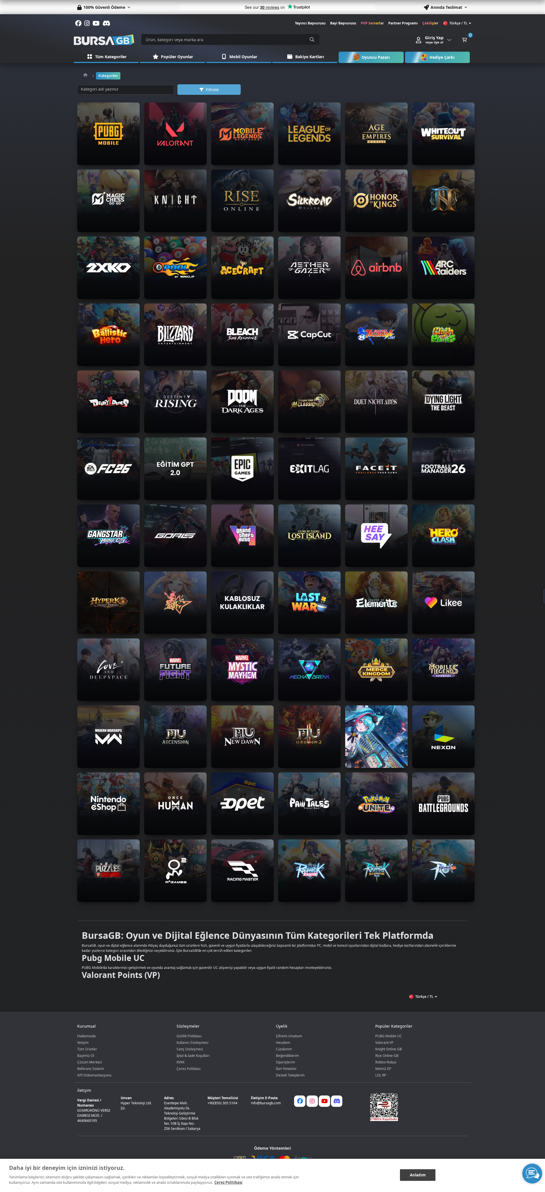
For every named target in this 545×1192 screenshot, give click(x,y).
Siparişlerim (285, 1062)
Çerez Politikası (189, 1068)
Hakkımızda (86, 1036)
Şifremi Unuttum (289, 1036)
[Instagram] (312, 1101)
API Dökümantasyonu (94, 1075)
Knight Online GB (388, 1049)
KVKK (181, 1062)
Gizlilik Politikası (189, 1036)
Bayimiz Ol (85, 1055)
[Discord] (336, 1101)
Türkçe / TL (458, 23)
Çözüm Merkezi (89, 1062)
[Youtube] (324, 1101)
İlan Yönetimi (286, 1068)
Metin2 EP (383, 1068)
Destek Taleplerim (290, 1075)
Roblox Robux (385, 1062)
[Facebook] (299, 1101)
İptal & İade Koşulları (193, 1055)
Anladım (418, 1174)
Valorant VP (384, 1042)
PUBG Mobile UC (388, 1036)
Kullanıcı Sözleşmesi (192, 1042)
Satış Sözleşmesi (190, 1049)
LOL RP (380, 1075)
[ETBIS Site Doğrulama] (415, 1107)
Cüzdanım (284, 1049)
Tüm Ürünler (87, 1049)
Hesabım (283, 1042)
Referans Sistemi (90, 1068)
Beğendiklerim (287, 1055)
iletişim (83, 1042)
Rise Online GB (387, 1055)
